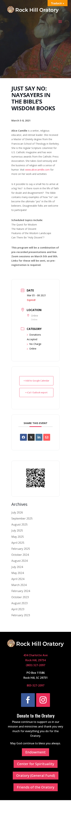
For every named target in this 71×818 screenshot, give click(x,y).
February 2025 (20, 549)
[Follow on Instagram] (43, 700)
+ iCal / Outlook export (36, 392)
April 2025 (17, 543)
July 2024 (17, 567)
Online (32, 348)
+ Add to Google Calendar (36, 380)
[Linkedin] (39, 437)
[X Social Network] (31, 437)
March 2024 (19, 585)
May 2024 (17, 573)
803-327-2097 (35, 685)
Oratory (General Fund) (35, 775)
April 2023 (17, 609)
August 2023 (19, 603)
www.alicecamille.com (37, 169)
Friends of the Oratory (35, 787)
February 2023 (20, 615)
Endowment (35, 752)
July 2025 (17, 530)
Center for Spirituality (35, 763)
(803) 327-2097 (35, 665)
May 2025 (17, 537)
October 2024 (20, 555)
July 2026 (17, 512)
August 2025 (19, 524)
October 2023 (20, 597)
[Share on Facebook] (23, 437)
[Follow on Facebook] (28, 700)
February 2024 (20, 591)
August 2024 (19, 561)
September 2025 (22, 518)
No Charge (35, 344)
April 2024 (17, 579)
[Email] (46, 437)
